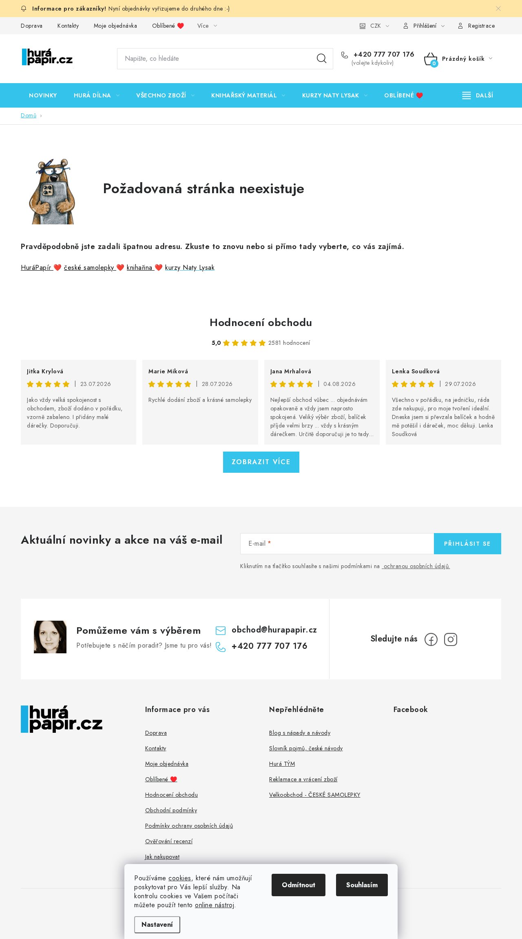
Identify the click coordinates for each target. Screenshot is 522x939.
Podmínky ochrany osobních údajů (189, 826)
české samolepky (90, 267)
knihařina (141, 267)
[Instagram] (450, 639)
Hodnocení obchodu (261, 322)
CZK (376, 26)
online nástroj (214, 905)
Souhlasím (362, 885)
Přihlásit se (467, 544)
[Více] (477, 95)
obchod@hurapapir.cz (274, 630)
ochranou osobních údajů (416, 566)
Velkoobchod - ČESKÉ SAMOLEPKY (315, 795)
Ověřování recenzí (169, 841)
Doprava (32, 26)
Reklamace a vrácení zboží (303, 779)
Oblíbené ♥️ (168, 26)
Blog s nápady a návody (299, 733)
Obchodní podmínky (171, 810)
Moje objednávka (115, 26)
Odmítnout (298, 885)
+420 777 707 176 (383, 55)
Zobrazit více (261, 462)
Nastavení (157, 924)
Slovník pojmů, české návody (306, 748)
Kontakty (68, 26)
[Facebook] (431, 639)
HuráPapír (37, 267)
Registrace (481, 26)
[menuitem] (43, 95)
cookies (179, 878)
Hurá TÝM (282, 764)
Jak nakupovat (162, 857)
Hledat (321, 58)
